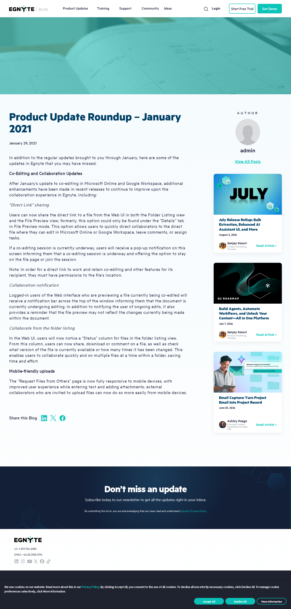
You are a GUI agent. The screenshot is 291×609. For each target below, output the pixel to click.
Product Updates (75, 8)
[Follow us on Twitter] (35, 562)
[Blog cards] (248, 213)
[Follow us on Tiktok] (48, 562)
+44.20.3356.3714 (32, 554)
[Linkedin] (44, 418)
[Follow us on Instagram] (23, 562)
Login (216, 8)
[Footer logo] (28, 539)
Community (150, 8)
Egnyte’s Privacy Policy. (193, 511)
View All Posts (248, 161)
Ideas (168, 8)
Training (103, 8)
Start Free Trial (242, 8)
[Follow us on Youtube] (29, 562)
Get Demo (269, 8)
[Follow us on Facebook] (42, 562)
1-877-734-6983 (27, 549)
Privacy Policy (90, 587)
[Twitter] (53, 418)
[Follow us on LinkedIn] (16, 562)
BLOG (43, 9)
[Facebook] (62, 418)
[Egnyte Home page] (21, 9)
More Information (271, 601)
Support (125, 8)
